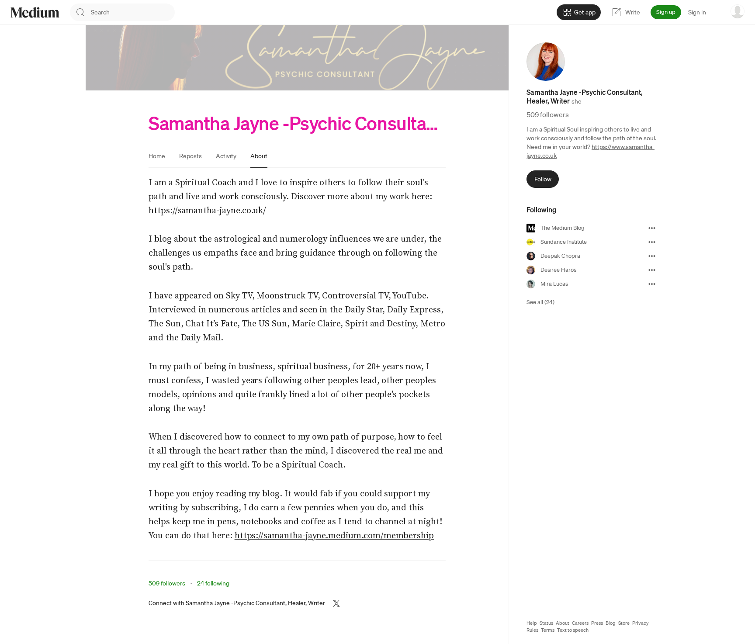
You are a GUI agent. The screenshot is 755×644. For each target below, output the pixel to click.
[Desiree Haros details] (652, 270)
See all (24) (540, 302)
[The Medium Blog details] (652, 228)
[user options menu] (738, 11)
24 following (213, 583)
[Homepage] (34, 12)
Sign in (697, 12)
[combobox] (133, 12)
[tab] (157, 156)
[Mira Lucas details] (652, 284)
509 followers (167, 583)
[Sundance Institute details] (652, 242)
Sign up (665, 12)
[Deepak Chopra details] (652, 256)
